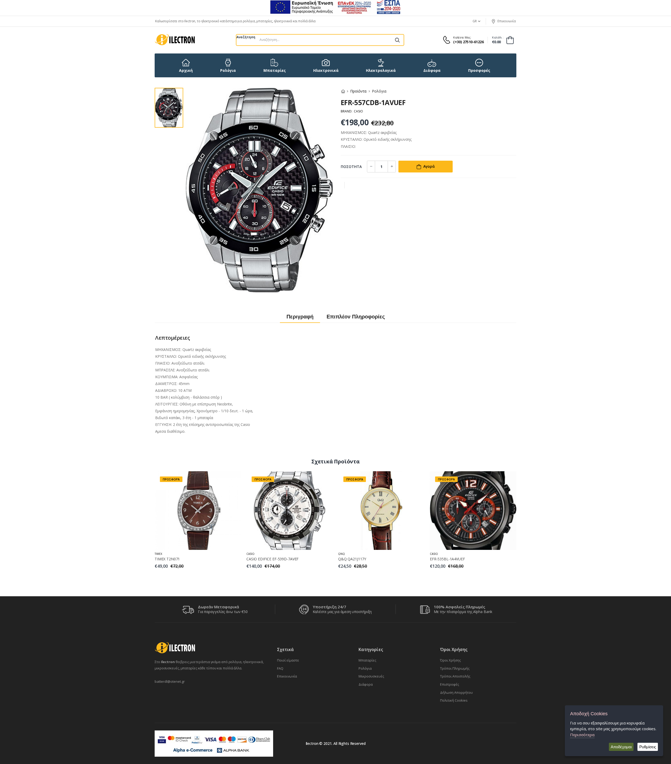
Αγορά (429, 166)
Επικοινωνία (506, 21)
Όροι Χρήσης (450, 660)
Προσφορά (171, 479)
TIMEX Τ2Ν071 (167, 558)
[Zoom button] (325, 284)
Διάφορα (366, 684)
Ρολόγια (365, 668)
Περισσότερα (582, 734)
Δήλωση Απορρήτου (456, 692)
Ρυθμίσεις (647, 747)
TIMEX (158, 554)
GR (475, 21)
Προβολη (198, 543)
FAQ (280, 668)
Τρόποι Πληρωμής (454, 668)
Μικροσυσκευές (371, 676)
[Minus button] (392, 166)
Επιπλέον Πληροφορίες (356, 316)
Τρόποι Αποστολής (455, 676)
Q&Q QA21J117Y (352, 558)
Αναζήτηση (245, 37)
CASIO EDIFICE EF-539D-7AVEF (272, 558)
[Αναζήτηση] (397, 40)
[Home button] (343, 91)
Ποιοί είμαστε (288, 660)
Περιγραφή (299, 316)
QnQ (341, 554)
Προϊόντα (358, 91)
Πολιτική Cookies (454, 700)
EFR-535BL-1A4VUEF (447, 558)
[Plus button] (371, 166)
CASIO (250, 554)
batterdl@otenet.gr (170, 681)
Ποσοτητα (351, 166)
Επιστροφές (449, 684)
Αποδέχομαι (621, 747)
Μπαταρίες (367, 660)
